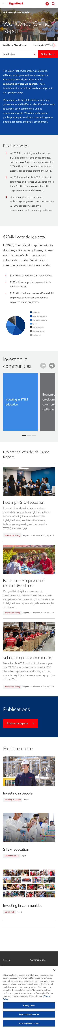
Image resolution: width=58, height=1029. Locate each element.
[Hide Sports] (34, 324)
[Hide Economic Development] (40, 320)
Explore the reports (17, 723)
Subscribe (46, 54)
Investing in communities (18, 12)
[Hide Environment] (36, 335)
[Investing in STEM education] (29, 481)
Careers (6, 960)
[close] (33, 377)
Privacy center (29, 1005)
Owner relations (37, 960)
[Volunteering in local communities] (29, 636)
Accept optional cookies (29, 1023)
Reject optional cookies (29, 1014)
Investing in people (13, 799)
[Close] (54, 970)
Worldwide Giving (12, 535)
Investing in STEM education (23, 502)
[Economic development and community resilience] (29, 559)
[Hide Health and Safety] (38, 331)
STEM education (12, 856)
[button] (4, 4)
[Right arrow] (54, 45)
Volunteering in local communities (27, 657)
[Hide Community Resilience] (39, 316)
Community (10, 912)
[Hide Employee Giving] (38, 328)
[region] (29, 997)
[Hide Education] (35, 313)
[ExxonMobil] (17, 4)
